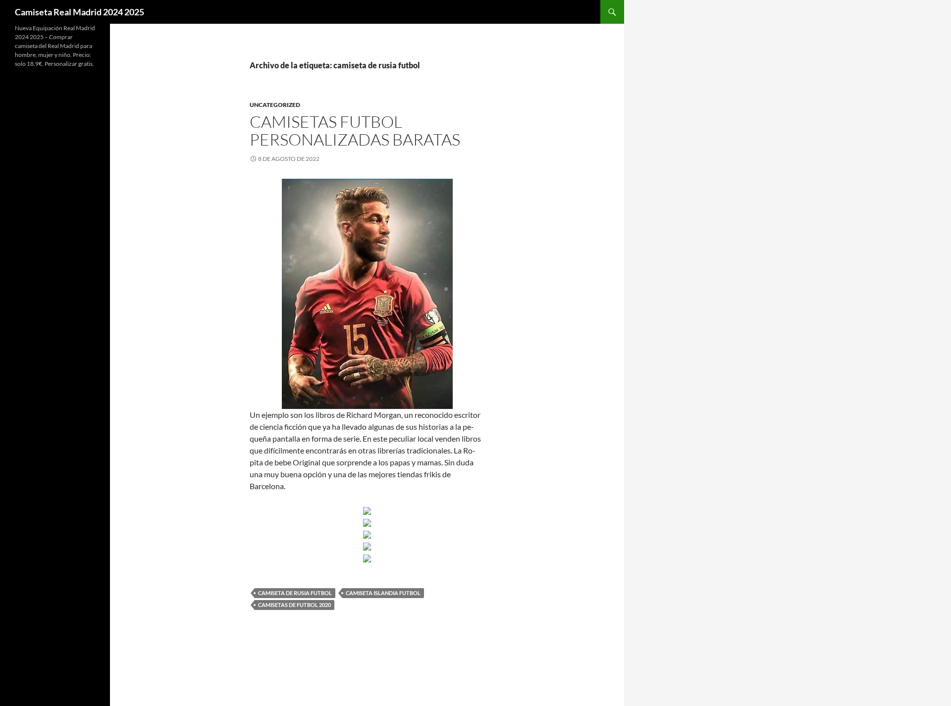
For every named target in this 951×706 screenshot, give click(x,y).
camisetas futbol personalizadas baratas (355, 130)
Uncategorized (275, 104)
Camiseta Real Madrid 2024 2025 (79, 11)
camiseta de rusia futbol (295, 593)
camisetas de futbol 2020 (294, 605)
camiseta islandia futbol (383, 593)
